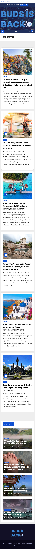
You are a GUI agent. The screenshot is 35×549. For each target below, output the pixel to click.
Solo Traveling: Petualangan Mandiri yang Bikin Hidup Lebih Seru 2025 (17, 145)
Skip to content (5, 1)
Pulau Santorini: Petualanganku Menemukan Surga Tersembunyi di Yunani (17, 327)
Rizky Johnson (24, 272)
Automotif (7, 510)
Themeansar (17, 545)
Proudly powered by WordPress (12, 543)
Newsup (28, 543)
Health (6, 462)
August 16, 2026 (11, 469)
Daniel (21, 446)
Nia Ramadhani (21, 393)
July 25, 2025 (8, 333)
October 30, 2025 (10, 91)
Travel (5, 76)
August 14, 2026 (11, 517)
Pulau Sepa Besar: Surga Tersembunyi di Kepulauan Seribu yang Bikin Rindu (15, 206)
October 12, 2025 (10, 151)
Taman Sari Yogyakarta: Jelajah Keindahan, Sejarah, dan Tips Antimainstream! (17, 267)
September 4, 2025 (10, 272)
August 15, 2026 (11, 493)
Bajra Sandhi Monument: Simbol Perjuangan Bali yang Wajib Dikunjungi (17, 388)
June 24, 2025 (8, 393)
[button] (29, 31)
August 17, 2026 (11, 446)
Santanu (21, 91)
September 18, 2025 (10, 212)
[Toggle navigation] (16, 31)
